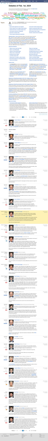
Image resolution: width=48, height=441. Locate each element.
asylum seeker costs (22, 73)
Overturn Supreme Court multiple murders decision (18, 28)
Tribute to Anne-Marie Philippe (34, 57)
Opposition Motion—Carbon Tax (14, 36)
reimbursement (12, 73)
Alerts (22, 437)
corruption (20, 69)
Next (35, 117)
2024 (7, 3)
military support (19, 68)
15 (29, 117)
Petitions (10, 25)
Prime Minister (22, 159)
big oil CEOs (24, 43)
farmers (26, 65)
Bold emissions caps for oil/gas (34, 31)
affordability (36, 65)
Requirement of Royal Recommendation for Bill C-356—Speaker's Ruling (21, 84)
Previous (13, 117)
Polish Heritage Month (12, 88)
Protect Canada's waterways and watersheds (17, 34)
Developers (40, 436)
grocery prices (39, 71)
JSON (43, 436)
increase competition (22, 96)
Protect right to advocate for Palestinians (16, 31)
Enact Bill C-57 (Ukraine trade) (14, 32)
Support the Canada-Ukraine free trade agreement (37, 29)
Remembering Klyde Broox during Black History (17, 58)
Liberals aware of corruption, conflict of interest (17, 57)
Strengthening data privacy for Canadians (36, 51)
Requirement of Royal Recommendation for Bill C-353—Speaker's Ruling (21, 78)
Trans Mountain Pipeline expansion (15, 102)
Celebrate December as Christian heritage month (18, 29)
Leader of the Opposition (14, 126)
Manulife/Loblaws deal (32, 74)
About (33, 1)
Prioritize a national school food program (36, 32)
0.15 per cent (23, 40)
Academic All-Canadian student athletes (35, 60)
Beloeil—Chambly (27, 232)
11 (26, 117)
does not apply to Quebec (15, 42)
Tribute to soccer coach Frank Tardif (15, 48)
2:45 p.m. (6, 306)
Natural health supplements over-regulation (17, 26)
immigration (31, 69)
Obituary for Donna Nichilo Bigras (15, 51)
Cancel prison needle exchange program (35, 26)
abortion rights (33, 76)
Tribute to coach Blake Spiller (14, 49)
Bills (20, 1)
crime (15, 68)
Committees (29, 1)
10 (24, 117)
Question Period (11, 62)
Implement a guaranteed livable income (35, 28)
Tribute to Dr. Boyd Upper (33, 48)
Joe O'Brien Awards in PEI (14, 55)
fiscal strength (41, 64)
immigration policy (21, 71)
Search (23, 436)
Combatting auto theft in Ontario (34, 49)
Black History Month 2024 (33, 54)
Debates (23, 1)
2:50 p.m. (6, 408)
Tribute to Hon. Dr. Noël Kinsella (15, 52)
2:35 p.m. (6, 131)
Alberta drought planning (33, 102)
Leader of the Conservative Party (28, 149)
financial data (11, 96)
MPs (17, 1)
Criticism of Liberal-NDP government (35, 55)
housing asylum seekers (42, 69)
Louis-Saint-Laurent (24, 175)
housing (33, 66)
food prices (23, 65)
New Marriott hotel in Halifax (14, 54)
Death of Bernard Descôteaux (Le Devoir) (36, 58)
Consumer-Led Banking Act (13, 94)
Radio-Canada (20, 74)
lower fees (28, 96)
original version (34, 8)
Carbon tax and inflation (13, 60)
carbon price (42, 66)
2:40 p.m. (6, 186)
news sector (12, 76)
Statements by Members (13, 46)
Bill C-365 (25, 94)
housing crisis (17, 72)
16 (31, 117)
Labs (36, 1)
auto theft (11, 68)
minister (23, 407)
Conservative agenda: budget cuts (34, 52)
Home (1, 3)
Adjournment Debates (12, 101)
